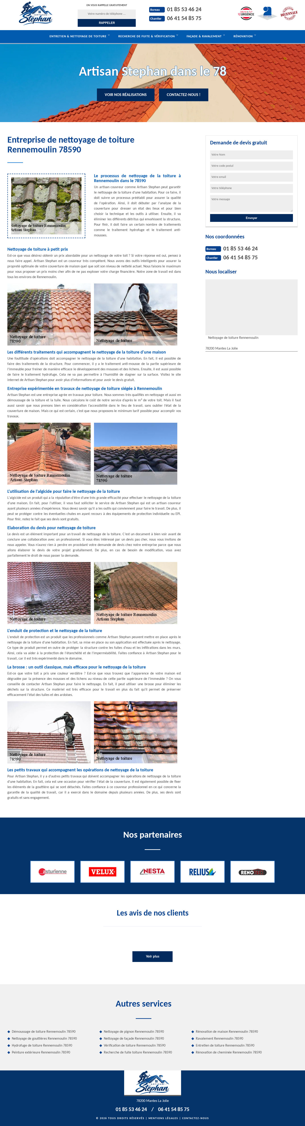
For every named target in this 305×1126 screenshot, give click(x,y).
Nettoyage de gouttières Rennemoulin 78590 (44, 1039)
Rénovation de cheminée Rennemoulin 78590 (229, 1052)
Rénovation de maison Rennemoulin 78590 (227, 1032)
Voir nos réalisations (126, 95)
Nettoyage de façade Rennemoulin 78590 (134, 1039)
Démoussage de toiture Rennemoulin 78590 (43, 1032)
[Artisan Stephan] (35, 13)
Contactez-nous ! (184, 95)
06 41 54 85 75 (184, 19)
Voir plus (152, 956)
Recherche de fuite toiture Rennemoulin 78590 (138, 1052)
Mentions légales (163, 1118)
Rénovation (243, 36)
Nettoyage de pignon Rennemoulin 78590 (134, 1032)
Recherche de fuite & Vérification (146, 36)
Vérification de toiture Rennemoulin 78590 (134, 1045)
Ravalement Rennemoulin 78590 (219, 1039)
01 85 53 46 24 (184, 10)
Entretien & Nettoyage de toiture (78, 36)
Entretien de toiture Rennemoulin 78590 (225, 1045)
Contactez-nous (195, 1118)
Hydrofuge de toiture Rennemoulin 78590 (42, 1045)
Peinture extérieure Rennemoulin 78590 (41, 1052)
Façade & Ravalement (204, 36)
